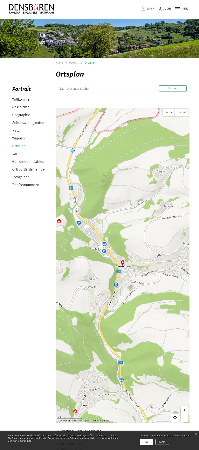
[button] (164, 9)
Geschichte (20, 107)
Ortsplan (23, 147)
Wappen (18, 138)
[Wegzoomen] (185, 418)
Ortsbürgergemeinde (28, 169)
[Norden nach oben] (185, 122)
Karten (17, 154)
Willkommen (22, 99)
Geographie (21, 115)
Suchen (172, 88)
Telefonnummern (25, 185)
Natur (16, 130)
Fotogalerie (21, 177)
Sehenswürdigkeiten (28, 123)
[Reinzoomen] (185, 410)
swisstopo (77, 420)
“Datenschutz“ (24, 441)
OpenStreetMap (92, 420)
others (105, 420)
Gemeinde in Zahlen (28, 161)
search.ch (65, 420)
